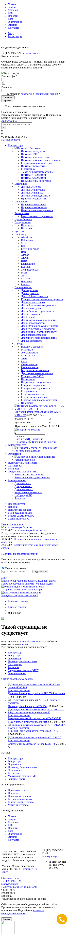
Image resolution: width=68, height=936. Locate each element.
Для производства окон (34, 334)
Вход (11, 33)
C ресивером (28, 169)
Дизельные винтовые (33, 189)
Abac (24, 275)
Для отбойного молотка (34, 296)
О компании (15, 21)
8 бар (24, 361)
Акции (12, 7)
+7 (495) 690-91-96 (11, 881)
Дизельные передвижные (35, 195)
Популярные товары (19, 509)
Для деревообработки (33, 323)
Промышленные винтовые (36, 180)
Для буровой (28, 317)
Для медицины (29, 290)
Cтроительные (29, 364)
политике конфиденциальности (22, 912)
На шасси (26, 228)
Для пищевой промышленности (39, 331)
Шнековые (27, 403)
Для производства (31, 308)
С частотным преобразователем (39, 400)
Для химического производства (39, 337)
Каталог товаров (10, 139)
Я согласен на (32, 93)
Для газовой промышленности (38, 320)
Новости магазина (15, 568)
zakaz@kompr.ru (51, 856)
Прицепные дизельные (34, 198)
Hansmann (26, 281)
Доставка (13, 10)
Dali (23, 246)
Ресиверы (13, 667)
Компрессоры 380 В (32, 376)
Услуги (12, 4)
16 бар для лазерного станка (37, 171)
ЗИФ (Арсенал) (29, 269)
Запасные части (17, 673)
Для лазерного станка (33, 302)
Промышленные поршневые (37, 210)
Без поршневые (29, 367)
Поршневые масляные (33, 204)
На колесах (27, 225)
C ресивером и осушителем (36, 163)
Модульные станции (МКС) (23, 670)
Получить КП (22, 439)
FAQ (10, 13)
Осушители (14, 658)
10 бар (24, 358)
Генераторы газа (17, 655)
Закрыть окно (9, 120)
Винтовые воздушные (33, 151)
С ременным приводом (34, 397)
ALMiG (25, 257)
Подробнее (21, 436)
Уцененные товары (19, 518)
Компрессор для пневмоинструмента (42, 299)
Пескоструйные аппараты (22, 661)
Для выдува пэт (30, 293)
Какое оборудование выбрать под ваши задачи (27, 583)
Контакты (13, 27)
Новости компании (12, 524)
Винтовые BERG (31, 154)
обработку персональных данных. (40, 93)
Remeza (25, 284)
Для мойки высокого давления (38, 305)
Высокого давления (32, 346)
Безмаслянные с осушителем (37, 216)
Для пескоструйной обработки (38, 328)
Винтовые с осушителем (35, 157)
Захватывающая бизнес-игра (30, 530)
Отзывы (12, 24)
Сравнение (37, 439)
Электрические (29, 352)
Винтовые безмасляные (34, 166)
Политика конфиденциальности (19, 886)
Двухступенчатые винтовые (37, 373)
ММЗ (24, 272)
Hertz (24, 260)
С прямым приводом (33, 394)
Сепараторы (15, 664)
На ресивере (28, 379)
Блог (10, 18)
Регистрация (15, 36)
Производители (17, 503)
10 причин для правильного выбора (21, 589)
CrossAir (26, 278)
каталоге (25, 644)
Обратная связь (9, 878)
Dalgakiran (27, 240)
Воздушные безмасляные (35, 370)
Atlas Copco (27, 237)
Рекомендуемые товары (21, 515)
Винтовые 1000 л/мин (33, 174)
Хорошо (6, 919)
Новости (13, 15)
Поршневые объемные (34, 207)
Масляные (27, 349)
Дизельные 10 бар (31, 186)
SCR (23, 243)
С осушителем (29, 391)
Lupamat (25, 266)
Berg (23, 251)
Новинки (13, 506)
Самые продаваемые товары (17, 678)
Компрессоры (15, 652)
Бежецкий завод (30, 248)
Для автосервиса (30, 314)
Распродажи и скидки (20, 512)
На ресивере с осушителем (36, 382)
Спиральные (28, 355)
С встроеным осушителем (35, 388)
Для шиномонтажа (31, 340)
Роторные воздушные (33, 385)
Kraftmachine (28, 263)
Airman (25, 254)
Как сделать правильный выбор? (19, 595)
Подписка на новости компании (19, 553)
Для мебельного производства (38, 311)
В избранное (22, 442)
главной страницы (30, 641)
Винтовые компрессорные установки (42, 160)
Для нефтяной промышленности (39, 326)
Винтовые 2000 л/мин (33, 177)
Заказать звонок (31, 53)
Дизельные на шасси (32, 192)
